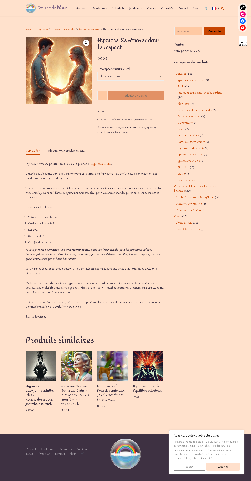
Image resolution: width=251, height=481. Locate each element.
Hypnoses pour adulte (63, 29)
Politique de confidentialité (198, 458)
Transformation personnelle (121, 119)
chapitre (125, 128)
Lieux (29, 453)
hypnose (134, 128)
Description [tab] (33, 150)
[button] (87, 8)
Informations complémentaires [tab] (67, 150)
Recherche (214, 31)
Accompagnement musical (113, 69)
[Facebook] (243, 21)
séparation (151, 128)
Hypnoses (43, 29)
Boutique (82, 449)
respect (142, 128)
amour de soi (114, 128)
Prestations (100, 8)
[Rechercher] (222, 8)
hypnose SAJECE (101, 164)
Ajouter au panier (136, 95)
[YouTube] (243, 28)
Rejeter (189, 466)
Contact (183, 8)
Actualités (117, 8)
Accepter (223, 466)
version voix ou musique (117, 132)
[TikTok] (243, 7)
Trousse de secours (89, 29)
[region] (206, 452)
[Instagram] (243, 14)
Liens (196, 8)
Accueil (29, 29)
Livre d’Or (167, 8)
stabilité (101, 132)
